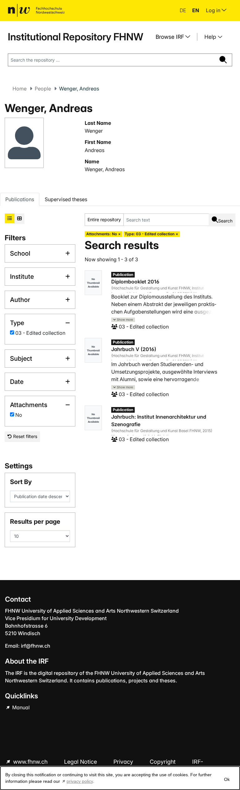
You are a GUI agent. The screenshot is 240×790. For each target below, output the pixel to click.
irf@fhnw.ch (35, 646)
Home (19, 88)
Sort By (21, 482)
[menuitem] (175, 36)
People (43, 88)
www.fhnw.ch (30, 761)
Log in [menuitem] (214, 10)
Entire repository (104, 219)
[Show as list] (10, 218)
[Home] (36, 10)
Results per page (35, 521)
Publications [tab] (19, 199)
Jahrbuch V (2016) (133, 349)
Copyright (163, 761)
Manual (20, 707)
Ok (227, 779)
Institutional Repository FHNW (75, 37)
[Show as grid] (19, 218)
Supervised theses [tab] (66, 199)
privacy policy (80, 781)
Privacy (124, 761)
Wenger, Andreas (105, 169)
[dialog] (120, 778)
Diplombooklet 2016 (135, 281)
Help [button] (211, 36)
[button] (123, 320)
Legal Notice (81, 761)
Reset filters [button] (24, 436)
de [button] (183, 10)
